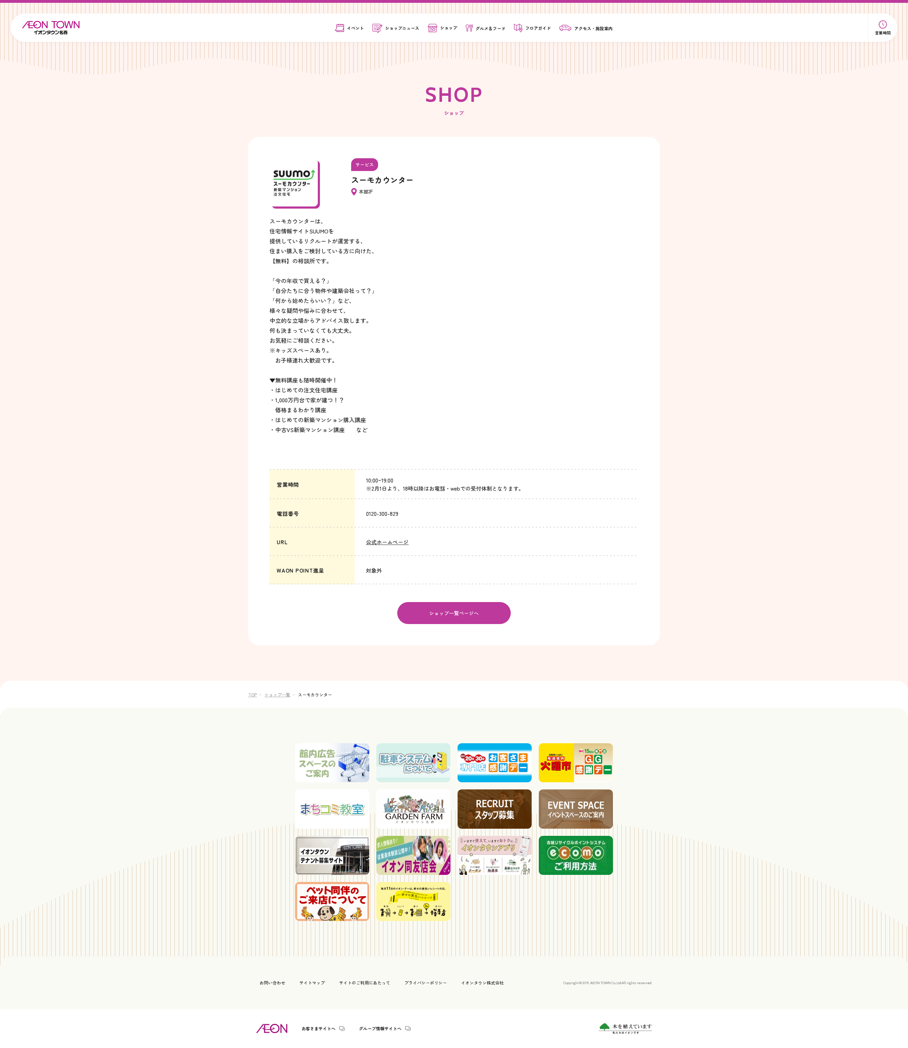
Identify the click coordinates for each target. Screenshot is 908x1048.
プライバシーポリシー (425, 983)
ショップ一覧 (277, 694)
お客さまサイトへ (318, 1028)
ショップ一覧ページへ (454, 613)
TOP (252, 694)
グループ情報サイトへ (380, 1028)
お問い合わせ (272, 983)
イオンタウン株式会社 (482, 983)
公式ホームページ (387, 542)
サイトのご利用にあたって (364, 983)
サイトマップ (312, 983)
